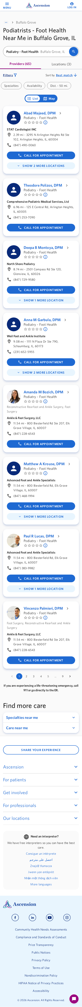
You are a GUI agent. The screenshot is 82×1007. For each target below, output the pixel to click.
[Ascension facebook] (15, 917)
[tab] (20, 64)
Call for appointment (44, 155)
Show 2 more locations (44, 165)
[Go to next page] (70, 676)
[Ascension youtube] (49, 917)
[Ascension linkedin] (32, 917)
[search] (73, 51)
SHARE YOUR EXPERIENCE (41, 750)
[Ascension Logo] (41, 904)
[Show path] (6, 22)
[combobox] (37, 51)
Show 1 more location (44, 300)
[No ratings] (45, 122)
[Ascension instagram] (67, 917)
